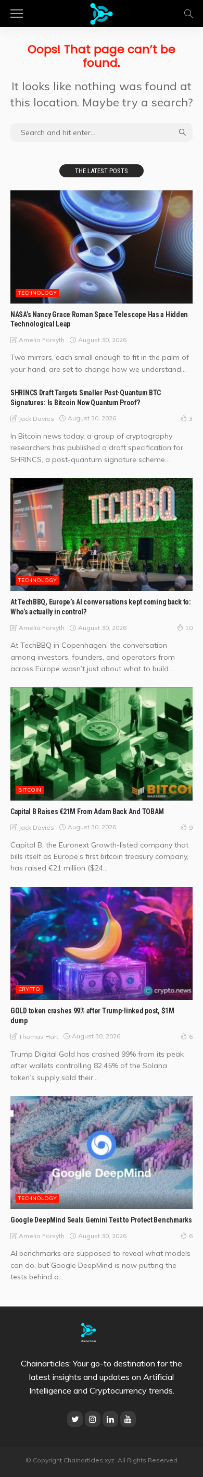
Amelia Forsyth (42, 340)
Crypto (29, 989)
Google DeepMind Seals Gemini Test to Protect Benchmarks (101, 1220)
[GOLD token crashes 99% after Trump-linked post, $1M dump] (101, 943)
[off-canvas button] (16, 13)
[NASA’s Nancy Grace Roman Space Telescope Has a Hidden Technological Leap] (101, 246)
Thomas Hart (38, 1036)
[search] (188, 13)
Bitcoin (29, 789)
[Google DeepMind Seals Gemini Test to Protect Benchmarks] (101, 1152)
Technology (37, 292)
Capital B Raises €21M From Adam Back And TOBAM (87, 811)
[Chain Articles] (101, 12)
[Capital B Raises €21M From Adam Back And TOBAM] (101, 743)
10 (189, 628)
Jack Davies (36, 418)
